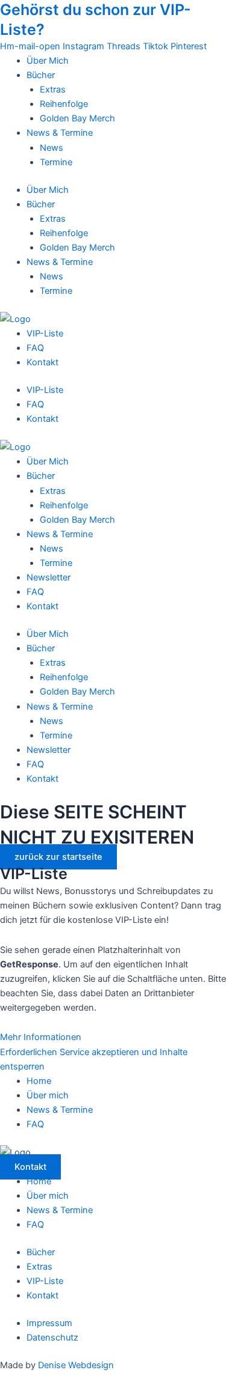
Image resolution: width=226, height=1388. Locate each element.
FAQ (35, 347)
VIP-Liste (45, 333)
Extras (53, 89)
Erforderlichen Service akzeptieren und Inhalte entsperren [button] (93, 1059)
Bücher (41, 75)
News (51, 147)
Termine (56, 162)
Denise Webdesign (76, 1365)
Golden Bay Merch (77, 118)
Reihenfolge (64, 104)
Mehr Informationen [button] (40, 1037)
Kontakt (42, 362)
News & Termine (60, 132)
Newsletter (49, 577)
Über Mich (48, 60)
